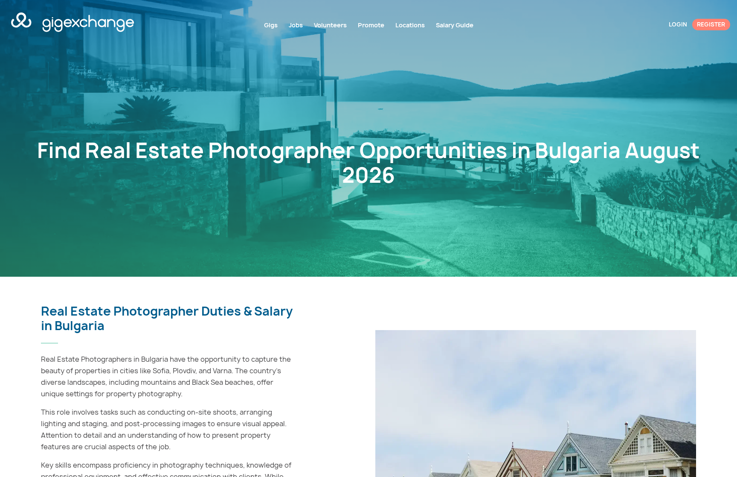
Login (678, 24)
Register (711, 24)
